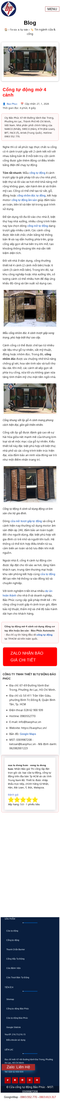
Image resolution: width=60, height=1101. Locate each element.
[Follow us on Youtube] (37, 1080)
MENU (52, 9)
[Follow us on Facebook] (15, 1080)
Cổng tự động (12, 940)
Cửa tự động (12, 931)
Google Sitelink (13, 1027)
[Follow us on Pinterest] (30, 1080)
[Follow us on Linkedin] (22, 1080)
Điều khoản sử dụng (16, 1040)
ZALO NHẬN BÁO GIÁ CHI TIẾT (26, 656)
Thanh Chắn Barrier (15, 949)
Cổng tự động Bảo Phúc (17, 1009)
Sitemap (10, 999)
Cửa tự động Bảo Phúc (17, 1018)
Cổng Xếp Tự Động (15, 959)
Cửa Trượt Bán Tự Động (17, 977)
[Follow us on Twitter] (8, 1080)
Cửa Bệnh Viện (13, 968)
